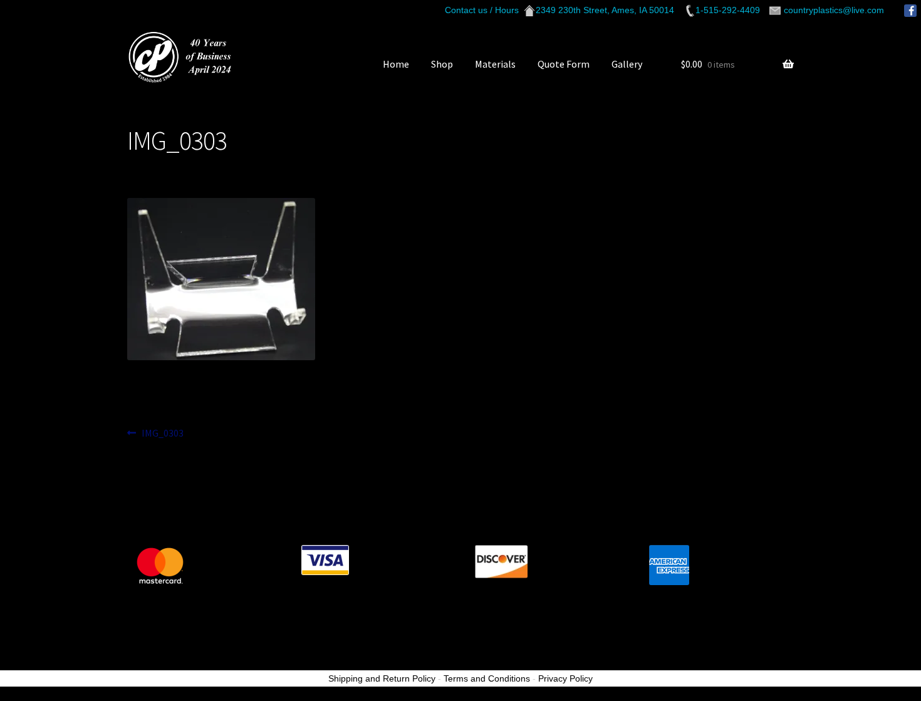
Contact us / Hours (482, 10)
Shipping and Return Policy (381, 678)
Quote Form (564, 64)
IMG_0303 (162, 434)
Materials (495, 64)
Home (396, 64)
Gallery (626, 64)
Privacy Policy (565, 678)
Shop (442, 64)
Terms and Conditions (487, 678)
